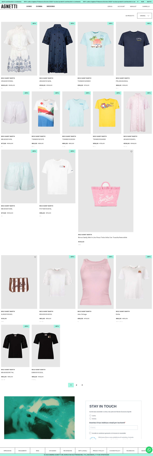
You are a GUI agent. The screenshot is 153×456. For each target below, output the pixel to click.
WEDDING (51, 6)
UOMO (29, 6)
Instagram (145, 451)
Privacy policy (98, 451)
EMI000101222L (37, 372)
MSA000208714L (7, 372)
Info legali (82, 451)
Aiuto (149, 2)
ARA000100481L (130, 139)
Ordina (142, 16)
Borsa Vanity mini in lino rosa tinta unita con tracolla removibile (102, 237)
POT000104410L (45, 209)
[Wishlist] (131, 151)
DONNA (39, 6)
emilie (118, 314)
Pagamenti (22, 451)
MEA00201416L (6, 139)
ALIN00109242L (7, 314)
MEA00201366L (7, 209)
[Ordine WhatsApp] (149, 452)
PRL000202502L (122, 81)
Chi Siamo (52, 451)
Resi (37, 451)
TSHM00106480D (99, 139)
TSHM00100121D (38, 139)
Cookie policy (115, 451)
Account (121, 6)
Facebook (130, 451)
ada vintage (82, 314)
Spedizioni (7, 451)
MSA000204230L (45, 314)
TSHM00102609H (68, 139)
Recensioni (68, 451)
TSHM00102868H (84, 81)
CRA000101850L (7, 81)
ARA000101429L (45, 81)
